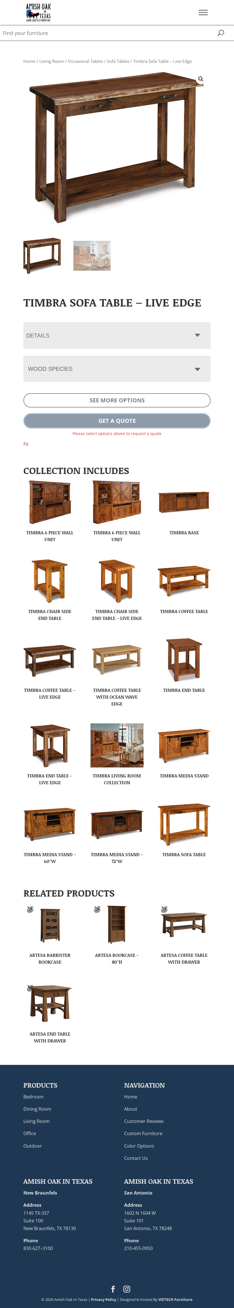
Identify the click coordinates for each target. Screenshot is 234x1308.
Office (29, 1133)
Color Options (139, 1146)
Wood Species (50, 369)
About (130, 1109)
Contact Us (136, 1158)
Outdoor (32, 1146)
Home (29, 61)
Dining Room (37, 1109)
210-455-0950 (138, 1248)
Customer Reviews (144, 1121)
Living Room (51, 61)
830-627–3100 (38, 1248)
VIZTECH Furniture (175, 1299)
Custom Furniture (143, 1133)
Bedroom (33, 1097)
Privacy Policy (103, 1299)
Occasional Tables (85, 61)
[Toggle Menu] (203, 12)
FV (26, 444)
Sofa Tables (118, 61)
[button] (201, 79)
